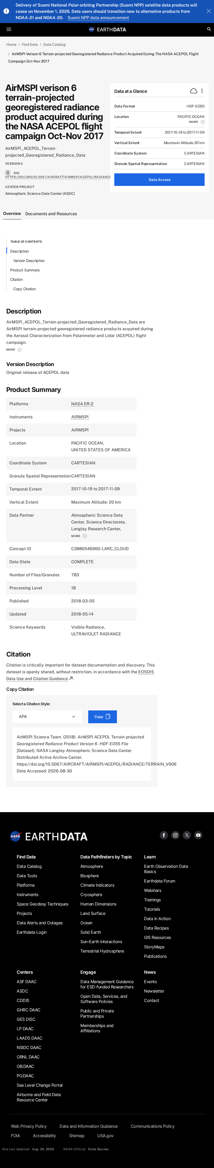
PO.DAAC (25, 1075)
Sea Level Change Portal (40, 1085)
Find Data (30, 44)
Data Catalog (54, 44)
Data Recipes (156, 928)
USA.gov (105, 1135)
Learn (150, 856)
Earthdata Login (32, 932)
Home (11, 44)
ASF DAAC (26, 981)
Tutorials (152, 909)
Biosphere (89, 875)
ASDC (22, 991)
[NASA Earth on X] (187, 835)
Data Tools (27, 875)
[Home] (111, 29)
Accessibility (44, 1135)
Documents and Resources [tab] (51, 213)
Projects (24, 913)
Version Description (29, 260)
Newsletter (154, 991)
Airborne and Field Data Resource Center (39, 1097)
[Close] (209, 11)
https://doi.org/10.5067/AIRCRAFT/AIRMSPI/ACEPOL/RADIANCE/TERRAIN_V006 (71, 177)
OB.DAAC (25, 1066)
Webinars (152, 890)
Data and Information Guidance (89, 1126)
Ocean (86, 922)
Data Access (159, 180)
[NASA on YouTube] (198, 835)
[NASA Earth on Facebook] (164, 835)
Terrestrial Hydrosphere (102, 951)
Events (150, 981)
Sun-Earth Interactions (101, 941)
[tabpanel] (107, 512)
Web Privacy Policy (28, 1126)
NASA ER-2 (82, 403)
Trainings (152, 899)
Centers (25, 972)
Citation (16, 279)
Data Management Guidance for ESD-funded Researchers (106, 984)
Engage (88, 972)
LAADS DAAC (29, 1038)
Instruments (27, 894)
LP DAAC (25, 1028)
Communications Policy (153, 1126)
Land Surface (92, 913)
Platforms (26, 885)
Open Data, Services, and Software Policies (103, 999)
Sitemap (77, 1135)
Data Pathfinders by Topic (106, 856)
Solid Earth (90, 932)
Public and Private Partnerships (97, 1013)
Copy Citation (24, 289)
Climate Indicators (97, 885)
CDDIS (23, 1000)
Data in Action (157, 918)
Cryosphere (91, 894)
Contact (151, 1000)
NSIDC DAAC (29, 1047)
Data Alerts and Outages (40, 922)
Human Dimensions (98, 904)
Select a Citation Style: (31, 704)
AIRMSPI (80, 416)
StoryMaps (154, 946)
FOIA (15, 1135)
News (150, 972)
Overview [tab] (12, 213)
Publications (155, 956)
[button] (197, 121)
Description (19, 251)
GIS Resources (157, 937)
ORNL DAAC (28, 1056)
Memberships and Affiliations (97, 1028)
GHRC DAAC (28, 1009)
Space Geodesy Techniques (42, 904)
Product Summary (25, 270)
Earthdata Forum (159, 881)
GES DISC (26, 1019)
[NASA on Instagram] (175, 835)
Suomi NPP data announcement (98, 17)
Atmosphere (91, 866)
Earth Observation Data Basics (166, 869)
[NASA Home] (92, 29)
